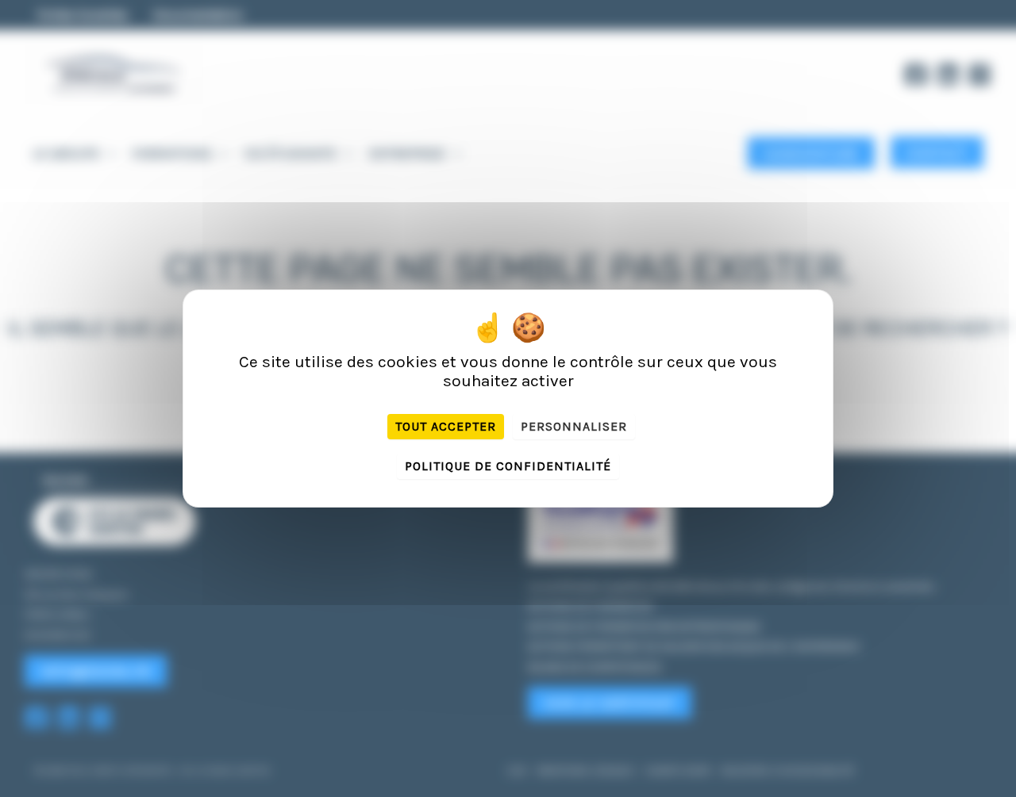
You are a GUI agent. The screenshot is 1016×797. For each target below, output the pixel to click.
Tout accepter (445, 426)
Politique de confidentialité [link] (508, 465)
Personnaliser (574, 426)
